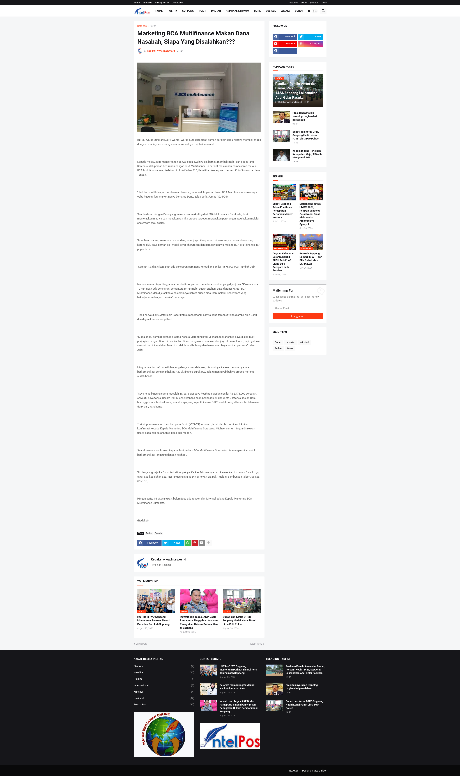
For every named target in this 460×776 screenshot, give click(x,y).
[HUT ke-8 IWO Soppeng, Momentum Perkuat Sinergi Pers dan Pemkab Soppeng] (208, 670)
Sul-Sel (271, 10)
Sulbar (278, 348)
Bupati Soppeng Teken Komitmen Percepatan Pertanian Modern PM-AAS (283, 210)
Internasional (164, 685)
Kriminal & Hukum (237, 10)
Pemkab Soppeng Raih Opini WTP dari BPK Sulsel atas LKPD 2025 (311, 258)
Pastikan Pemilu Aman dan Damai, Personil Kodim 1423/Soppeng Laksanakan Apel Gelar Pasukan (305, 669)
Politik (172, 10)
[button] (315, 11)
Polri (202, 10)
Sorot (299, 10)
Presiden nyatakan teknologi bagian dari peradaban (305, 116)
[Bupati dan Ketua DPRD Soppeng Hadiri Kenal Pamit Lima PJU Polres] (281, 136)
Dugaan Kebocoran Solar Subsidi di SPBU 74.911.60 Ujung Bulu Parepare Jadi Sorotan (283, 262)
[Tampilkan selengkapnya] (209, 543)
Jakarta (290, 342)
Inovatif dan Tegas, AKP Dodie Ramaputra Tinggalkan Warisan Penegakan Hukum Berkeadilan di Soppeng (199, 622)
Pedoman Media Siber (314, 770)
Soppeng (188, 10)
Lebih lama (256, 643)
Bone (257, 10)
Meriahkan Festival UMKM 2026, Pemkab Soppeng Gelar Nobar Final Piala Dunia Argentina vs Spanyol (310, 214)
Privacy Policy (162, 2)
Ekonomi (164, 666)
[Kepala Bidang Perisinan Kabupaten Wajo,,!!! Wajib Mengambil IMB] (281, 155)
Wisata (285, 10)
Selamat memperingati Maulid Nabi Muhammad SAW (237, 687)
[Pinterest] (195, 543)
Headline (164, 672)
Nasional (164, 698)
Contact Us (177, 2)
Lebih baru (142, 643)
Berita (153, 26)
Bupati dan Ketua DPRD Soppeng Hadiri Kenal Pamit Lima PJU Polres (239, 620)
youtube (314, 2)
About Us (147, 2)
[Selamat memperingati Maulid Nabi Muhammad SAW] (208, 689)
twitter (304, 2)
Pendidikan (164, 704)
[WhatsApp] (188, 543)
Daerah (216, 10)
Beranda (142, 26)
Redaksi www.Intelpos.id (168, 559)
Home (137, 2)
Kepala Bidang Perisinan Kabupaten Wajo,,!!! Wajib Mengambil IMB (307, 154)
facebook (293, 2)
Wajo (290, 348)
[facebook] (285, 51)
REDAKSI (293, 770)
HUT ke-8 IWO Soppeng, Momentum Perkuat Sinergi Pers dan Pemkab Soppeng (153, 620)
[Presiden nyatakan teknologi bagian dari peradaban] (281, 117)
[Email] (202, 543)
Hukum (164, 678)
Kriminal (304, 342)
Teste (323, 2)
